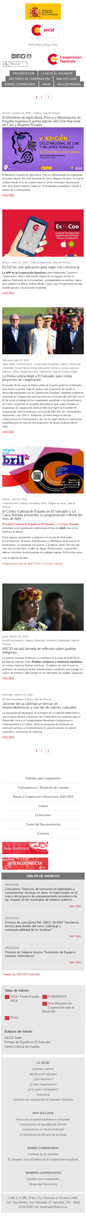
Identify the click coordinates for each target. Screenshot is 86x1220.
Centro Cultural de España (22, 1046)
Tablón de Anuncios (43, 876)
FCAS (14, 1017)
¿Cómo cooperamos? (43, 1084)
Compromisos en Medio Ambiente (43, 1129)
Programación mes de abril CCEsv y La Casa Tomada (32, 563)
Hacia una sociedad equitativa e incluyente (43, 1119)
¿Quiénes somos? (43, 1069)
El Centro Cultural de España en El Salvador (28, 524)
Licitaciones (43, 815)
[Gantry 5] (43, 11)
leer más (75, 906)
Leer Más (8, 194)
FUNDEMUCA (57, 996)
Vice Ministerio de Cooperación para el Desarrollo (58, 1007)
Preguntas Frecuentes (43, 1184)
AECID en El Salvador (43, 1074)
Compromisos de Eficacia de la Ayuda (43, 1134)
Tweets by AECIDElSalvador (21, 974)
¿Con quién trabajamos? (43, 1089)
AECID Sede (13, 1037)
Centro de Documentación (43, 824)
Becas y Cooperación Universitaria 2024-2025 (43, 796)
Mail (39, 44)
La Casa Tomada (68, 524)
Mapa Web (51, 44)
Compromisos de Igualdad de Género (43, 1124)
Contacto (43, 833)
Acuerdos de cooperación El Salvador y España (43, 1099)
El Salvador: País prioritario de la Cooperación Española (43, 1159)
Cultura (43, 806)
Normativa (43, 1094)
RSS (30, 44)
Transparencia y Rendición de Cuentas (43, 787)
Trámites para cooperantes (43, 778)
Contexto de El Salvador (43, 1154)
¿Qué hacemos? (43, 1079)
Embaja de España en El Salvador (27, 1042)
